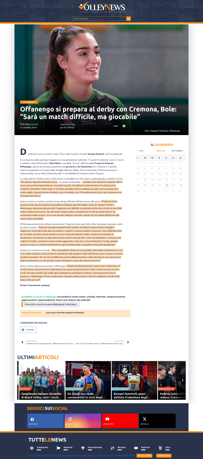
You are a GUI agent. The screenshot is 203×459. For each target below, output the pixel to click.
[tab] (40, 448)
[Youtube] (107, 419)
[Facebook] (32, 419)
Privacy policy (144, 455)
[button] (124, 126)
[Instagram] (70, 419)
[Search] (128, 19)
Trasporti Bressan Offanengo (70, 312)
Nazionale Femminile (120, 389)
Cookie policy (163, 455)
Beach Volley (25, 389)
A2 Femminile (29, 102)
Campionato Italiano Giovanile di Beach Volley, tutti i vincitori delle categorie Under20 (41, 397)
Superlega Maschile (166, 389)
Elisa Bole (51, 312)
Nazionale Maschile (73, 389)
